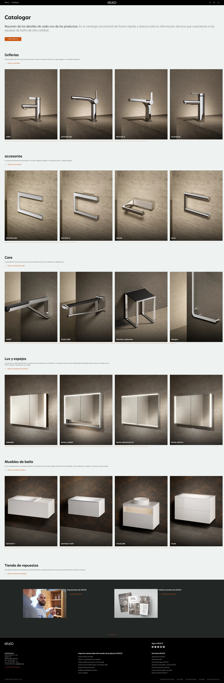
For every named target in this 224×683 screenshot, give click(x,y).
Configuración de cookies (167, 679)
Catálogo (15, 2)
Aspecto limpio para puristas (86, 667)
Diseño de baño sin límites (85, 656)
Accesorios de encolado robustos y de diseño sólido (93, 664)
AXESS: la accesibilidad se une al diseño (89, 659)
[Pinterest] (153, 647)
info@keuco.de (20, 663)
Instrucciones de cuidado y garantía (162, 670)
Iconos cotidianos (83, 672)
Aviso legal (180, 679)
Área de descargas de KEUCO (160, 662)
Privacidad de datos (190, 679)
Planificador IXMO (157, 659)
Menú (7, 2)
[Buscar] (210, 3)
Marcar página (113, 634)
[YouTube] (161, 647)
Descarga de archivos (168, 594)
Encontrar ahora (76, 594)
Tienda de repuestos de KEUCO (161, 667)
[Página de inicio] (112, 2)
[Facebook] (164, 647)
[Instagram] (155, 647)
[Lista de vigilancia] (218, 3)
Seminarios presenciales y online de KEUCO (164, 664)
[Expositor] (214, 3)
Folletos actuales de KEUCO (159, 672)
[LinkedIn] (158, 647)
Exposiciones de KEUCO (158, 656)
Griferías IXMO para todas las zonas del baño (91, 662)
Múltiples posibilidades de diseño (87, 670)
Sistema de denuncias (213, 679)
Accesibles (202, 679)
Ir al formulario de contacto (12, 667)
